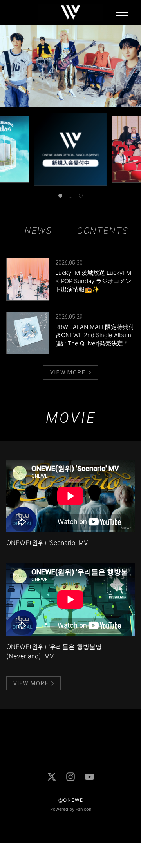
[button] (60, 196)
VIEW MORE (67, 372)
